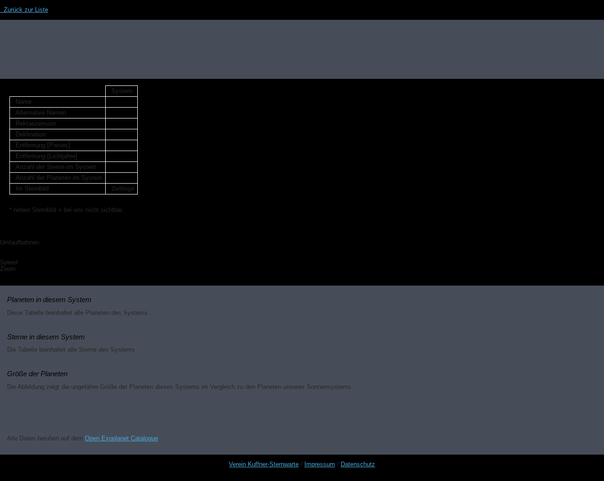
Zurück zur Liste (24, 10)
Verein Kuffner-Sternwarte (264, 464)
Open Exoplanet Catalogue (121, 438)
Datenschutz (358, 464)
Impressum (319, 464)
